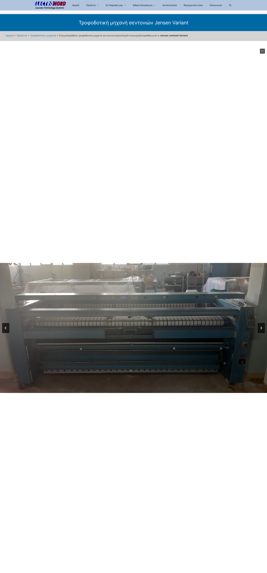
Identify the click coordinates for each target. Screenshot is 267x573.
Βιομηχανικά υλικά (193, 5)
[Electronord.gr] (50, 5)
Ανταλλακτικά (170, 5)
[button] (262, 51)
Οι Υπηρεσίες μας (114, 5)
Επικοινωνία (216, 5)
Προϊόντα (91, 5)
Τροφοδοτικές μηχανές (43, 35)
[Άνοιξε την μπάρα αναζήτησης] (230, 5)
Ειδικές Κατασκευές (143, 5)
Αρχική (75, 5)
